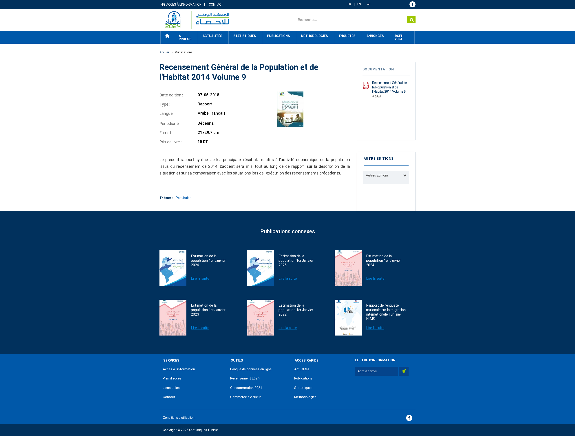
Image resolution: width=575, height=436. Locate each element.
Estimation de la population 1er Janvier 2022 (296, 309)
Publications (278, 36)
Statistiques (303, 388)
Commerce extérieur (245, 397)
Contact (216, 4)
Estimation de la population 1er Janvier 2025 (296, 260)
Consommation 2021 (246, 388)
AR (369, 4)
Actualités (302, 369)
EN (359, 4)
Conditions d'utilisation (179, 417)
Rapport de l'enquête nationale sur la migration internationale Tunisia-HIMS (386, 312)
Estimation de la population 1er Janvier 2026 (208, 260)
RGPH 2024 (399, 37)
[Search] (411, 19)
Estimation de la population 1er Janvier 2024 (383, 260)
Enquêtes (347, 36)
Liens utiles (171, 388)
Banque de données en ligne (251, 369)
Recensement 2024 (245, 378)
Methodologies (305, 397)
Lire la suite (200, 278)
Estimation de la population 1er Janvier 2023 (208, 309)
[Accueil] (195, 20)
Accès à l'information (183, 4)
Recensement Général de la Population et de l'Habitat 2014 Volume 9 (389, 87)
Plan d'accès (172, 378)
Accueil (167, 36)
